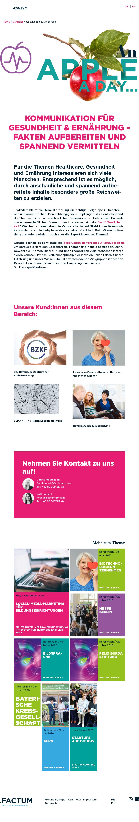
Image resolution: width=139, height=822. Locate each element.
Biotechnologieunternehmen (110, 567)
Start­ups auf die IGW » (83, 766)
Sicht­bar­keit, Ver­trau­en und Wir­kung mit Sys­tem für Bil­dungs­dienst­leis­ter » (42, 630)
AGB (70, 800)
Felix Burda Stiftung (111, 655)
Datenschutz (53, 803)
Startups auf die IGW (83, 739)
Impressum (90, 800)
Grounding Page (55, 800)
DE (126, 7)
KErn (48, 741)
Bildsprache (52, 655)
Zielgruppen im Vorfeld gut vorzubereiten (93, 243)
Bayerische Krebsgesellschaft (28, 711)
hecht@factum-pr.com (51, 498)
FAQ (78, 800)
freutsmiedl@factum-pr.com (54, 483)
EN (134, 7)
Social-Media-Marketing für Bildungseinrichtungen (40, 607)
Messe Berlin (105, 610)
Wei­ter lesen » (109, 588)
